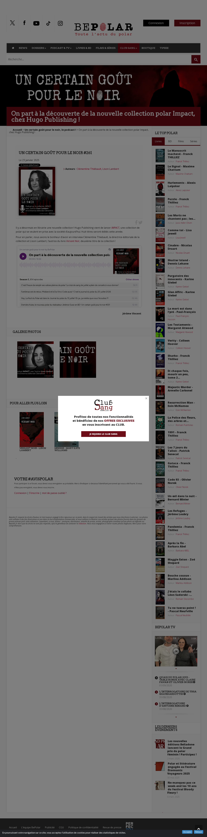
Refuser (198, 832)
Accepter (187, 832)
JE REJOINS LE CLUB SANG (103, 434)
